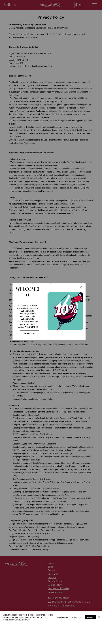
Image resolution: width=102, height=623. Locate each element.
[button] (81, 287)
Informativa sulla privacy (19, 619)
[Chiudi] (98, 617)
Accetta (90, 617)
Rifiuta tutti (76, 617)
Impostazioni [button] (62, 617)
